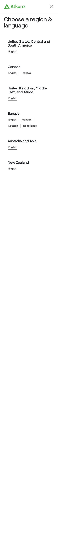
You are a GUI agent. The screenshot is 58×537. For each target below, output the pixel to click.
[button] (51, 6)
